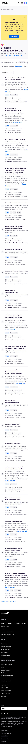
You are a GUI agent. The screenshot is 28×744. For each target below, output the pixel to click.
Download (4, 644)
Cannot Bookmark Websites (13, 521)
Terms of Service (6, 733)
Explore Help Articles (7, 634)
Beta (2, 667)
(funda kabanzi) (17, 122)
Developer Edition (6, 664)
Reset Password (6, 690)
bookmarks (22, 62)
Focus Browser (5, 655)
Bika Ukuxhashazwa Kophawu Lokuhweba (13, 623)
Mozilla (5, 613)
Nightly (3, 673)
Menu (22, 3)
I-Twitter (3, 629)
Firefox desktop (6, 646)
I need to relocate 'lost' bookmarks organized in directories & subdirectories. (13, 371)
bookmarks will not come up (13, 249)
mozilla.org (4, 730)
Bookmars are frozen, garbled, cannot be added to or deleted (14, 468)
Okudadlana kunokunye (8, 601)
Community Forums (8, 9)
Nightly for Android (7, 675)
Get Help (3, 696)
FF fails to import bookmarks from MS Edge (13, 109)
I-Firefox (9, 98)
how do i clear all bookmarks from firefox (12, 401)
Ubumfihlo (4, 736)
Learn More (14, 36)
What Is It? (4, 688)
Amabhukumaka (18, 98)
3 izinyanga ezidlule (19, 491)
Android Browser (6, 649)
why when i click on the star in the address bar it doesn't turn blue (15, 347)
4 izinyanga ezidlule (20, 219)
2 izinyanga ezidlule (20, 417)
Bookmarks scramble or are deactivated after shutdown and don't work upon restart (13, 315)
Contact (3, 741)
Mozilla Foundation (14, 718)
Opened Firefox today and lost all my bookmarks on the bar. (14, 227)
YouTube (4, 713)
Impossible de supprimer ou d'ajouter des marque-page (13, 549)
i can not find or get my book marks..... (16, 271)
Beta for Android (6, 670)
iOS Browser (5, 652)
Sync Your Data (5, 693)
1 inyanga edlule (22, 196)
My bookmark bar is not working (15, 139)
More (25, 66)
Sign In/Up (4, 685)
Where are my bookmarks (12, 443)
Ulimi (2, 705)
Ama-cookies (5, 739)
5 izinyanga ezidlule (22, 102)
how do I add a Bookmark (12, 424)
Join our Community (7, 632)
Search (19, 3)
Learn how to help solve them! (14, 55)
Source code (5, 626)
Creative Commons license (11, 725)
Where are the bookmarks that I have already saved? (13, 498)
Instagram (7, 713)
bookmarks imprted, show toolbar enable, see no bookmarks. (15, 78)
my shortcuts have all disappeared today (11, 291)
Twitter (1, 713)
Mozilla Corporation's (10, 717)
